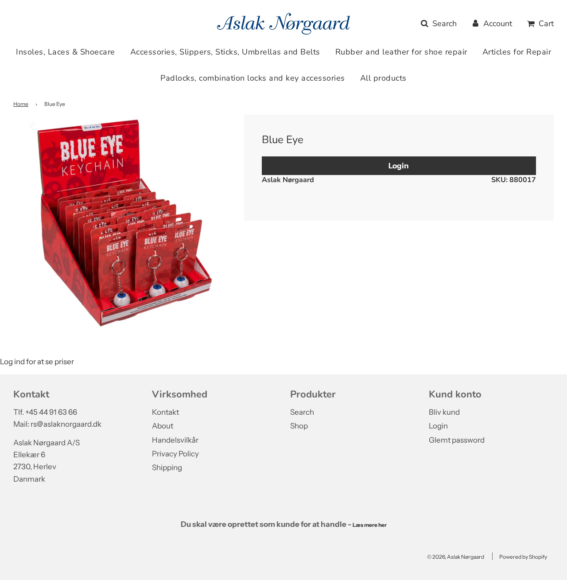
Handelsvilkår (175, 440)
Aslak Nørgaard (288, 180)
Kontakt (165, 412)
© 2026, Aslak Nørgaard (455, 556)
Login (398, 165)
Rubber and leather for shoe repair (401, 52)
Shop (299, 425)
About (162, 425)
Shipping (167, 467)
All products (383, 78)
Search (302, 412)
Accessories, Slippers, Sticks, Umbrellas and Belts (225, 52)
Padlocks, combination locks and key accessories (252, 78)
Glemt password (457, 440)
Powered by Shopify (523, 556)
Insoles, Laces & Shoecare (65, 52)
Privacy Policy (175, 453)
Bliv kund (444, 412)
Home (20, 104)
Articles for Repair (516, 52)
